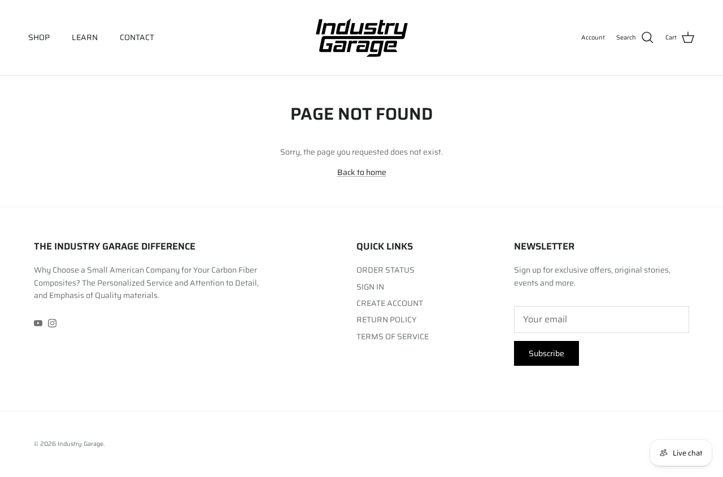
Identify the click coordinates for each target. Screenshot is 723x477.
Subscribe (546, 353)
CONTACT (137, 37)
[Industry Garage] (362, 37)
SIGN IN (370, 287)
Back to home (361, 172)
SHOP (39, 37)
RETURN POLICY (386, 319)
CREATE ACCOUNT (389, 303)
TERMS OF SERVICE (392, 336)
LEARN (85, 37)
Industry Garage (80, 444)
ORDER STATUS (385, 270)
